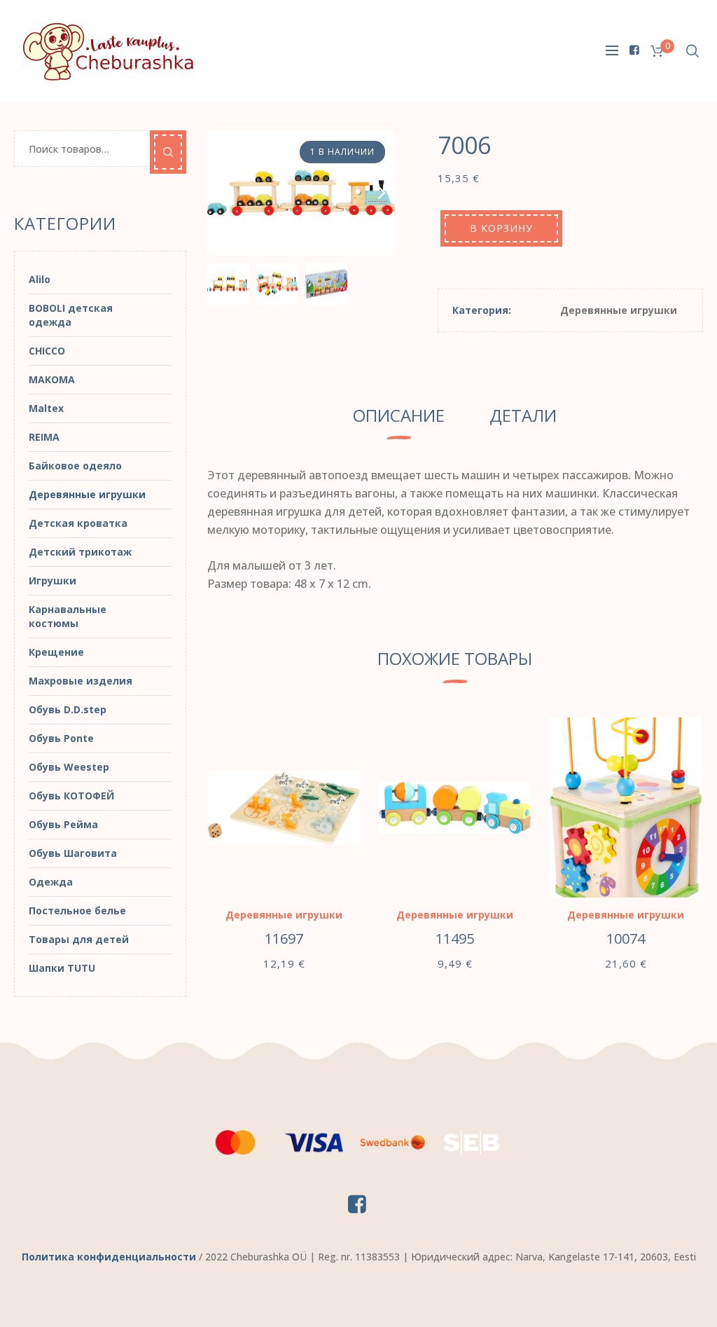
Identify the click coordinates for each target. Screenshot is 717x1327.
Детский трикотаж (80, 551)
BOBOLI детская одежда (71, 315)
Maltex (46, 408)
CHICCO (47, 350)
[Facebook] (634, 49)
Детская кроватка (78, 523)
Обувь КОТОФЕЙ (71, 795)
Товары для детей (79, 939)
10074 (625, 938)
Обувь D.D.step (67, 709)
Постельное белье (77, 910)
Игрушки (52, 580)
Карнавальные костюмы (67, 616)
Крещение (56, 652)
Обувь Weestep (69, 766)
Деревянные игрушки (618, 310)
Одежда (51, 881)
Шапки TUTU (62, 968)
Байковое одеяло (75, 465)
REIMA (44, 437)
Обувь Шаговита (73, 853)
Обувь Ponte (61, 738)
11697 (284, 938)
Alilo (39, 279)
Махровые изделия (80, 680)
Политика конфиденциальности (109, 1256)
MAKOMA (52, 379)
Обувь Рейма (63, 824)
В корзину (501, 228)
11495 (455, 938)
